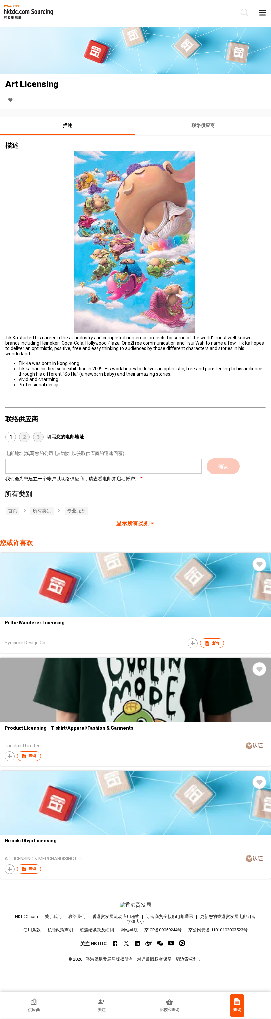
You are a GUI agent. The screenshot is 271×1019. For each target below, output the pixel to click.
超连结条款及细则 (97, 929)
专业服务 (76, 510)
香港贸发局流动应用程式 (115, 916)
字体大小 (135, 921)
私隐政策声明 (60, 929)
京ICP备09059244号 (163, 929)
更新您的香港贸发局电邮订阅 (228, 916)
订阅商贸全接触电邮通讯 (169, 916)
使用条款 (32, 929)
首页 (12, 510)
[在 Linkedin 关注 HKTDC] (137, 943)
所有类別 (42, 510)
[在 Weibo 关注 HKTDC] (148, 943)
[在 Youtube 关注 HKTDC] (171, 943)
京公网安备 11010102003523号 (218, 929)
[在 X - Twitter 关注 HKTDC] (126, 943)
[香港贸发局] (135, 905)
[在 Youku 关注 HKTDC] (182, 943)
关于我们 (53, 916)
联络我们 (77, 916)
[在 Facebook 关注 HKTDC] (115, 943)
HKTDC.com (26, 916)
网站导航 (129, 929)
